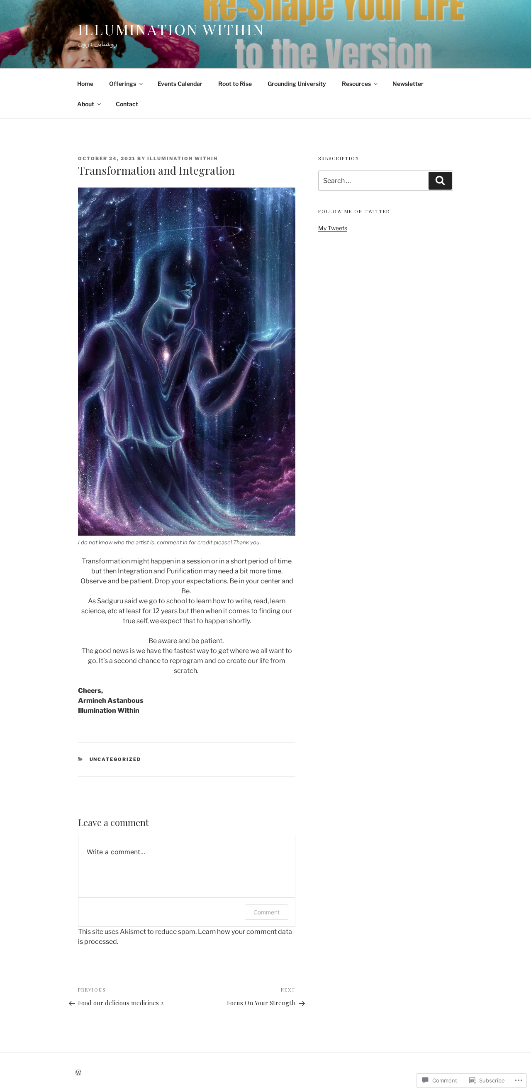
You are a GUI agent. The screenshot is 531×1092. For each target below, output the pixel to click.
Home (85, 83)
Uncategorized (115, 759)
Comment (266, 912)
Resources (356, 83)
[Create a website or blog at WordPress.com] (78, 1072)
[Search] (440, 180)
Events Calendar (180, 83)
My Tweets (332, 228)
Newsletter (408, 83)
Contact (127, 103)
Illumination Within (171, 29)
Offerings (122, 83)
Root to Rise (235, 83)
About (85, 103)
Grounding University (297, 83)
